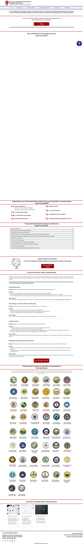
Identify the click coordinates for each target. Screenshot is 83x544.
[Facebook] (5, 541)
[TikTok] (14, 541)
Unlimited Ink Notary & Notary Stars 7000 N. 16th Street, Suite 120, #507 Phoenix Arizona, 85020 (12, 536)
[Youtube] (12, 541)
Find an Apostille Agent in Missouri (13, 438)
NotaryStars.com (45, 543)
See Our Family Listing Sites (75, 536)
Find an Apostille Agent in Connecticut (13, 398)
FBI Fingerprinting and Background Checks (60, 218)
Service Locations (77, 533)
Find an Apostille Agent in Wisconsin (12, 495)
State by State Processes (21, 218)
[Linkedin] (10, 541)
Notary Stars (53, 316)
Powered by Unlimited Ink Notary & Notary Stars (20, 4)
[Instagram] (3, 541)
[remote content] (41, 48)
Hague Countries (53, 206)
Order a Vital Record (20, 206)
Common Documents (54, 210)
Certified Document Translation (57, 214)
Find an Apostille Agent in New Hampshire (56, 438)
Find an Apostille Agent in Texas (12, 481)
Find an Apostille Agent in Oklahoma (67, 451)
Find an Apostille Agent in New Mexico (13, 451)
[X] (7, 541)
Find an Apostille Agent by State (73, 535)
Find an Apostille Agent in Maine (13, 423)
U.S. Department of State (21, 212)
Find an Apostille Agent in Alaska (13, 385)
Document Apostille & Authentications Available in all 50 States (20, 2)
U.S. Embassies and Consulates (23, 215)
